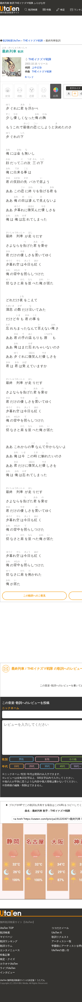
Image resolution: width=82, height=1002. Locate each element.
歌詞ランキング (8, 941)
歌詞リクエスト (60, 936)
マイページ (6, 936)
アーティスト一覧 (61, 941)
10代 (16, 766)
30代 (47, 766)
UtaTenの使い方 (60, 950)
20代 (31, 766)
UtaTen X (56, 932)
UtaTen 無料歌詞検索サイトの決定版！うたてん (22, 980)
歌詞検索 (32, 9)
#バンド (29, 77)
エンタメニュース (10, 950)
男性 (21, 759)
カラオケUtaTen (9, 963)
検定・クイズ (7, 959)
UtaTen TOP (7, 928)
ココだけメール (60, 928)
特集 (48, 9)
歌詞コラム (6, 945)
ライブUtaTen (7, 968)
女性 (47, 759)
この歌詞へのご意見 (34, 595)
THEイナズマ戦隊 (39, 59)
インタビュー (7, 972)
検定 (62, 9)
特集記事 (5, 954)
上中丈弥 (37, 67)
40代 (62, 766)
